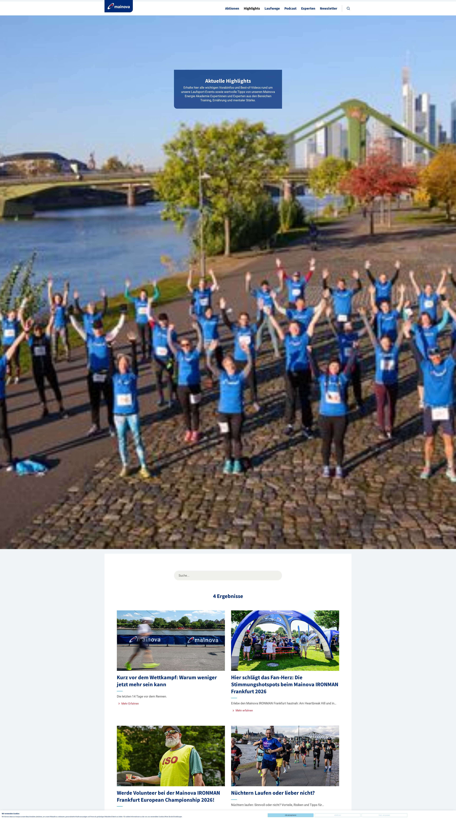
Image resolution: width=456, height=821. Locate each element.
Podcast (290, 8)
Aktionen (232, 8)
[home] (118, 6)
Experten (308, 8)
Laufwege (272, 8)
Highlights (252, 8)
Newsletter (328, 8)
